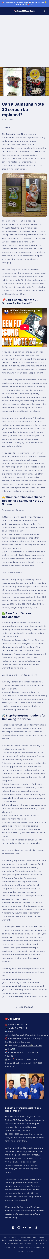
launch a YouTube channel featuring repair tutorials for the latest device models (22, 1189)
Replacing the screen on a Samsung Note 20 (23, 927)
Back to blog (26, 1007)
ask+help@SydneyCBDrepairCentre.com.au (26, 1035)
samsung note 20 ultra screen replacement (23, 986)
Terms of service (25, 1247)
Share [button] (7, 127)
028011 (21, 1025)
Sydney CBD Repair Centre (18, 1120)
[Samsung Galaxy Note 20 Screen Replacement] (24, 195)
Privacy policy (11, 1247)
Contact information (25, 1251)
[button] (3, 11)
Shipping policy (39, 1247)
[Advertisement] (24, 41)
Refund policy (39, 1243)
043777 (21, 1028)
